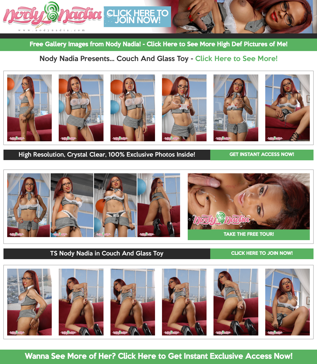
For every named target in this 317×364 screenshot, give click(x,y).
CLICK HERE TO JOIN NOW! (262, 253)
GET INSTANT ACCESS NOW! (262, 155)
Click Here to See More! (236, 59)
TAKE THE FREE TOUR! (249, 234)
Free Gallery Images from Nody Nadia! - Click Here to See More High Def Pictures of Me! (159, 44)
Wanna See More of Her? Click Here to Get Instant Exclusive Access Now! (158, 356)
